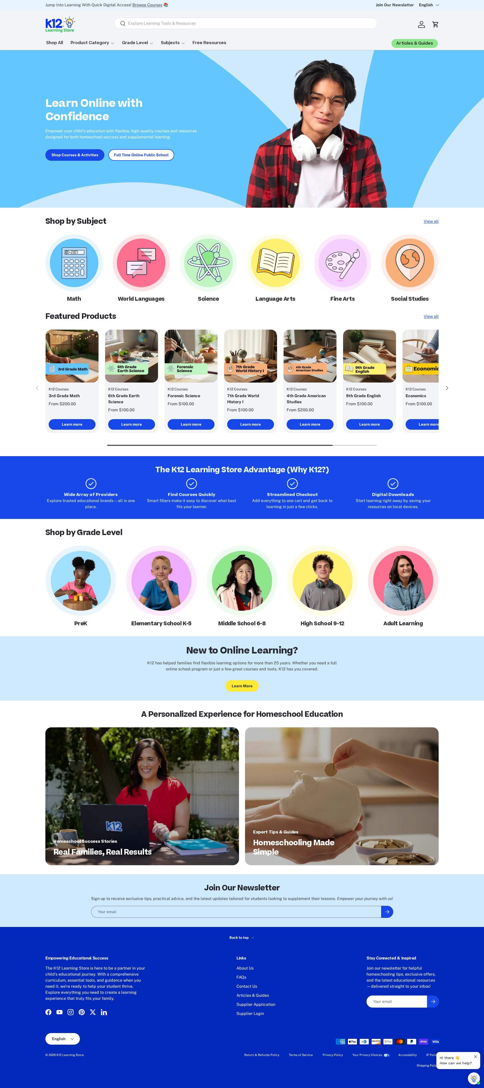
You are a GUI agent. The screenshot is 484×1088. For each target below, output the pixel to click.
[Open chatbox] (474, 1078)
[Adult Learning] (403, 581)
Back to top (239, 938)
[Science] (208, 262)
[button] (435, 24)
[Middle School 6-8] (242, 581)
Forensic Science (184, 395)
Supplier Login (250, 1013)
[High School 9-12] (322, 581)
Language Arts (275, 299)
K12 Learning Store (70, 1055)
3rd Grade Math (64, 395)
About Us (245, 968)
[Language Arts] (275, 262)
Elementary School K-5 (161, 623)
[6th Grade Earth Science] (131, 356)
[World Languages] (141, 262)
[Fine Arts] (342, 262)
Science (208, 299)
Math (74, 299)
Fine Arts (342, 299)
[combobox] (245, 23)
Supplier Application (255, 1004)
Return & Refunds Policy (261, 1055)
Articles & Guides (252, 995)
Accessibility (407, 1055)
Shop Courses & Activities (74, 155)
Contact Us (246, 986)
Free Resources (209, 43)
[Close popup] (475, 1057)
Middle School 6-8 (241, 623)
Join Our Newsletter (395, 5)
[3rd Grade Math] (72, 356)
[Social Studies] (409, 262)
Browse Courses (147, 5)
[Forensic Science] (191, 356)
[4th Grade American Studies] (310, 356)
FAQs (241, 977)
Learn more (72, 424)
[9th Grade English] (369, 356)
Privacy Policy (333, 1055)
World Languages (141, 299)
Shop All (54, 43)
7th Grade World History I (243, 398)
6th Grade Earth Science (123, 398)
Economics (416, 395)
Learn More (242, 686)
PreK (80, 623)
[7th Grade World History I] (250, 356)
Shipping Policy (428, 1065)
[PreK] (81, 581)
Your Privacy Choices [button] (367, 1055)
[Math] (74, 262)
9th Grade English (363, 395)
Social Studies (410, 299)
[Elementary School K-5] (161, 581)
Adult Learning (403, 623)
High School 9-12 (322, 623)
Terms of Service (301, 1055)
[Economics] (429, 356)
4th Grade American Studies (306, 398)
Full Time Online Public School (141, 155)
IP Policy (432, 1055)
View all (431, 221)
